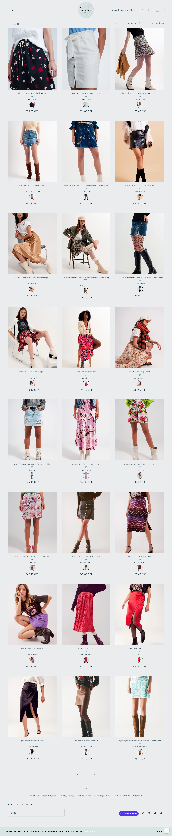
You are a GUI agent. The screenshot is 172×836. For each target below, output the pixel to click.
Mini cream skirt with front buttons (86, 93)
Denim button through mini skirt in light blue (32, 464)
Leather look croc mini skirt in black (139, 185)
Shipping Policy (102, 795)
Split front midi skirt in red (140, 648)
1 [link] (69, 774)
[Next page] (103, 774)
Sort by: (118, 23)
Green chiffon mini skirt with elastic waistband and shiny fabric (86, 279)
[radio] (32, 105)
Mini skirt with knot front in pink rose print (32, 556)
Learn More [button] (89, 831)
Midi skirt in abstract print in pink (86, 464)
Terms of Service (121, 795)
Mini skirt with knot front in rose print (139, 464)
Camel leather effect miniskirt (86, 741)
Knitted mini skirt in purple (32, 648)
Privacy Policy (67, 795)
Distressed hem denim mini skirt (32, 185)
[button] (6, 10)
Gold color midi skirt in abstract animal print (32, 278)
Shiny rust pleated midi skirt (86, 648)
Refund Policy (84, 795)
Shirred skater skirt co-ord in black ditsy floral (139, 93)
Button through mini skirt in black (86, 556)
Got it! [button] (160, 831)
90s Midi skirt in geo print (139, 372)
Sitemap (137, 795)
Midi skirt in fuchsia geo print (140, 556)
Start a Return (49, 795)
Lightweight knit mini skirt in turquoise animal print (139, 741)
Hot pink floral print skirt (86, 372)
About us (34, 795)
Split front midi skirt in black (32, 741)
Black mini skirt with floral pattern (32, 93)
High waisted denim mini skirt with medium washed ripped (140, 278)
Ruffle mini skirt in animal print (32, 372)
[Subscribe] (61, 812)
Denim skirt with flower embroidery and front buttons (86, 185)
